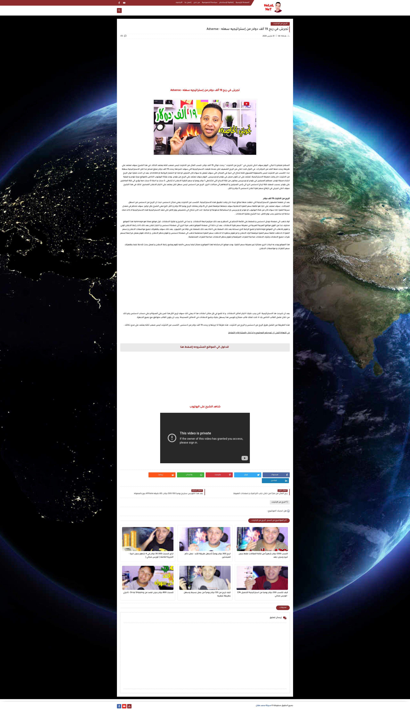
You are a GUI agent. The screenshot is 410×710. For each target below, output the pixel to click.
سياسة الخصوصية (209, 3)
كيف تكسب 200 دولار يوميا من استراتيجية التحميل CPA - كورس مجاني (262, 594)
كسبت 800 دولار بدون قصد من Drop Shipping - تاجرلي (148, 593)
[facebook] (119, 3)
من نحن (196, 3)
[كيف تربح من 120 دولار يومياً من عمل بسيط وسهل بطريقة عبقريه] (205, 578)
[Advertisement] (205, 63)
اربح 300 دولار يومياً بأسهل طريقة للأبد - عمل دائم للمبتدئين (208, 555)
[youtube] (124, 3)
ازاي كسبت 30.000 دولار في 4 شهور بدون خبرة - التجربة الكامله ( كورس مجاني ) (151, 555)
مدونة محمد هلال (263, 706)
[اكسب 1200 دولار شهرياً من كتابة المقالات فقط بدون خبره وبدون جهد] (262, 539)
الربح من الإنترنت (280, 24)
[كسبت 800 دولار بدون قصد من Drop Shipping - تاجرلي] (147, 578)
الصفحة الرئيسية (242, 3)
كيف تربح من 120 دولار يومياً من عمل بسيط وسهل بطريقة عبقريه (207, 594)
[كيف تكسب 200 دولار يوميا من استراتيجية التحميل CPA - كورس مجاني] (262, 578)
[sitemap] (129, 706)
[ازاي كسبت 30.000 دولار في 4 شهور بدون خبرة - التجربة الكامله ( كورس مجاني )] (147, 539)
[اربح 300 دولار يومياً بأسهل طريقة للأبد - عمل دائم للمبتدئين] (205, 539)
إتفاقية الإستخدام (226, 3)
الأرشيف (179, 3)
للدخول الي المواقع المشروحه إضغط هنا (204, 347)
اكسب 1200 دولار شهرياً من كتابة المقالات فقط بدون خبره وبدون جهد (263, 555)
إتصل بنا (187, 3)
